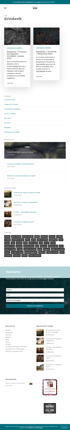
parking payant (53, 246)
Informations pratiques (12, 109)
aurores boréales (28, 236)
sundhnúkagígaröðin (31, 252)
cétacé (28, 240)
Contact (8, 344)
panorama (43, 246)
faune (61, 240)
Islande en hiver (9, 246)
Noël (37, 246)
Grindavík (19, 243)
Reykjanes (47, 249)
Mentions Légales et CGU (14, 351)
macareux (19, 246)
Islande (53, 243)
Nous (7, 342)
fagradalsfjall (53, 240)
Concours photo (9, 100)
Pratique (19, 249)
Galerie (8, 337)
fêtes (12, 243)
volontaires (16, 255)
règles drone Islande (57, 249)
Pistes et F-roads (10, 249)
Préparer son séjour (30, 249)
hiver (40, 243)
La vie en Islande (9, 114)
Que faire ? (8, 118)
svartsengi (42, 252)
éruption (24, 255)
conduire (59, 236)
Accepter (64, 427)
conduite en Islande (18, 240)
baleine (37, 236)
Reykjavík (7, 127)
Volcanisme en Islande (14, 48)
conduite (7, 240)
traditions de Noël (52, 252)
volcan (62, 252)
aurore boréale (16, 236)
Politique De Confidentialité (15, 349)
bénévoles (44, 236)
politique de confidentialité (35, 427)
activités (7, 236)
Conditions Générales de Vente (16, 347)
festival (7, 243)
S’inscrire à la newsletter (35, 306)
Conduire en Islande (11, 104)
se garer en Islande (17, 252)
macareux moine (29, 246)
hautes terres (33, 243)
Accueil (8, 330)
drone (33, 240)
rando (40, 249)
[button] (5, 8)
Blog (7, 340)
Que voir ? (7, 123)
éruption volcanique (35, 255)
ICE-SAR (46, 243)
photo (61, 246)
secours (7, 252)
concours (52, 236)
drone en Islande (42, 240)
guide (25, 243)
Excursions (9, 332)
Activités (8, 335)
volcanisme (8, 255)
